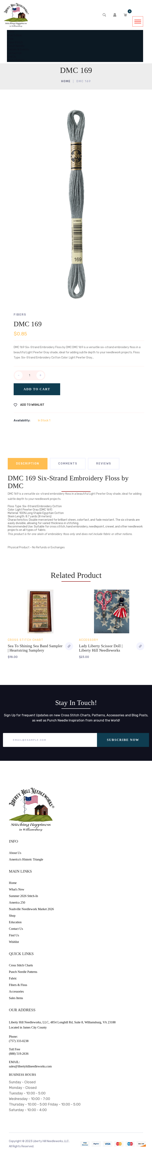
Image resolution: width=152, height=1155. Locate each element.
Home (66, 81)
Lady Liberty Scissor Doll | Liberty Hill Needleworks (101, 648)
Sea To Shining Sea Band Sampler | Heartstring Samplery (35, 648)
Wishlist (14, 942)
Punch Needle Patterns (23, 971)
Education (15, 922)
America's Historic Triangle (26, 859)
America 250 (17, 902)
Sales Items (16, 998)
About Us (15, 853)
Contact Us (16, 928)
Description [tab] (27, 463)
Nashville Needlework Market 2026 (31, 909)
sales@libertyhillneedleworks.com (30, 1066)
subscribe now (123, 740)
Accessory (88, 640)
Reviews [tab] (103, 463)
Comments (67, 463)
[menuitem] (10, 31)
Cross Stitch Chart (25, 640)
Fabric (13, 978)
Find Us (14, 935)
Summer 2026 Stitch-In (23, 896)
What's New (16, 889)
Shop (12, 915)
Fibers (20, 314)
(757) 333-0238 (18, 1041)
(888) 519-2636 (18, 1053)
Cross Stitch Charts (21, 965)
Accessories (16, 991)
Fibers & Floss (18, 985)
